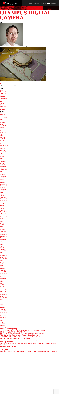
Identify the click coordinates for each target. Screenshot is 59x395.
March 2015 (2, 229)
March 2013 (2, 268)
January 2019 (3, 171)
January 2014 (3, 252)
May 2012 (2, 284)
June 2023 (2, 148)
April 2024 (2, 140)
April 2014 (2, 247)
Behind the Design (4, 91)
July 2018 (2, 179)
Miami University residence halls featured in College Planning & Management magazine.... (28, 350)
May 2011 (2, 304)
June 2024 (2, 137)
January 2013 (3, 271)
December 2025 (3, 121)
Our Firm (30, 3)
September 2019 (3, 166)
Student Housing (3, 108)
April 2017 (2, 195)
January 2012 (3, 291)
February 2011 (3, 309)
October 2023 (3, 143)
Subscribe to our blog (4, 87)
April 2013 (2, 267)
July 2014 (2, 242)
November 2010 (3, 314)
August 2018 (2, 177)
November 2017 (3, 185)
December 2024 (3, 130)
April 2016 (2, 208)
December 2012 (3, 273)
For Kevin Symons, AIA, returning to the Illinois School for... (22, 329)
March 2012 (2, 288)
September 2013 (3, 258)
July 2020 (2, 163)
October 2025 (3, 124)
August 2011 (2, 299)
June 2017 (2, 192)
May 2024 (2, 138)
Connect (53, 3)
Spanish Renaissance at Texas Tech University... (20, 347)
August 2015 (2, 221)
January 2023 (3, 150)
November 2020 (4, 160)
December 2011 (3, 293)
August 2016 (2, 205)
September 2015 (3, 220)
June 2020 (2, 164)
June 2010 (2, 320)
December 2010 (3, 312)
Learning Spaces (3, 98)
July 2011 (2, 301)
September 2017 (3, 189)
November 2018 (3, 173)
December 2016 (3, 198)
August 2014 (2, 241)
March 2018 (2, 182)
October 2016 (3, 202)
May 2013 (2, 265)
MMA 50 (2, 100)
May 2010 (2, 322)
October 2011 (3, 296)
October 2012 (3, 276)
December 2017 (3, 184)
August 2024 (3, 134)
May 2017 (2, 194)
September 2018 (3, 176)
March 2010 (2, 325)
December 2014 (3, 234)
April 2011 (2, 306)
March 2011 (2, 307)
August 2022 (3, 151)
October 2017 (3, 187)
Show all (2, 112)
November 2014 (3, 236)
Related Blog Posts (4, 327)
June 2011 (2, 302)
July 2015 (2, 223)
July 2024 (2, 135)
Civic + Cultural (3, 93)
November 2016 (3, 200)
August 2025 (3, 125)
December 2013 (3, 254)
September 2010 (3, 317)
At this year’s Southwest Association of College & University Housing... (26, 339)
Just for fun (2, 96)
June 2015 (2, 224)
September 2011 (3, 297)
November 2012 (3, 275)
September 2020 (4, 161)
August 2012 (2, 280)
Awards (1, 90)
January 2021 (3, 158)
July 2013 (2, 262)
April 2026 (2, 116)
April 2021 (2, 155)
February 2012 (3, 289)
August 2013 (2, 260)
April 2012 (2, 286)
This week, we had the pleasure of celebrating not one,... (22, 332)
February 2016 (3, 211)
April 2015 (2, 228)
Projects (43, 3)
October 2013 (3, 257)
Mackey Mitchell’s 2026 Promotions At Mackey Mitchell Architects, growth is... (28, 342)
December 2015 (3, 215)
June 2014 (2, 244)
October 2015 (3, 218)
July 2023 (2, 147)
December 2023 (3, 142)
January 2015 (3, 233)
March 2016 (2, 210)
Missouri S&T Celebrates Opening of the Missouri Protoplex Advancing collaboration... (28, 335)
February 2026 (3, 117)
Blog (48, 3)
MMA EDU (2, 101)
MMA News (2, 103)
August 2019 (2, 168)
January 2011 (3, 310)
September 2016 (3, 203)
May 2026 (2, 114)
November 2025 (3, 122)
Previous (2, 83)
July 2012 (2, 281)
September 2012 (3, 278)
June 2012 (2, 283)
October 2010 (3, 315)
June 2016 (2, 207)
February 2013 (3, 270)
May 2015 (2, 226)
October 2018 (3, 174)
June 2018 (2, 181)
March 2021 (2, 156)
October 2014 (3, 237)
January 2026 (3, 119)
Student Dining (3, 106)
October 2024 (3, 132)
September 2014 (3, 239)
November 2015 (3, 216)
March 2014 (2, 249)
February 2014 (3, 250)
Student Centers (3, 104)
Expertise (36, 3)
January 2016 (3, 213)
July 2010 (2, 319)
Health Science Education (5, 95)
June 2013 (2, 263)
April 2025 (2, 129)
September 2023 (4, 145)
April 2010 (2, 323)
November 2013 (3, 255)
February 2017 (3, 197)
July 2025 (2, 127)
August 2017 (2, 190)
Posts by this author (4, 344)
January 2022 (3, 153)
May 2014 (2, 246)
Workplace (2, 109)
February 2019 (3, 169)
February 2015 (3, 231)
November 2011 (3, 294)
